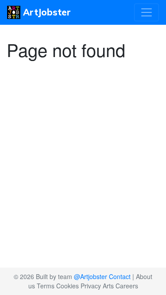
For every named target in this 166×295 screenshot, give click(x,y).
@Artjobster (90, 276)
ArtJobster (45, 12)
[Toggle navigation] (146, 12)
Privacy (91, 285)
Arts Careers (120, 285)
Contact (120, 276)
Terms (45, 285)
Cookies (67, 285)
